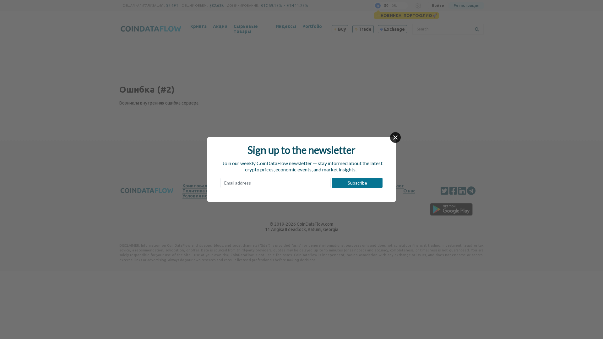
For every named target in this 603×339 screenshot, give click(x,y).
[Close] (395, 137)
